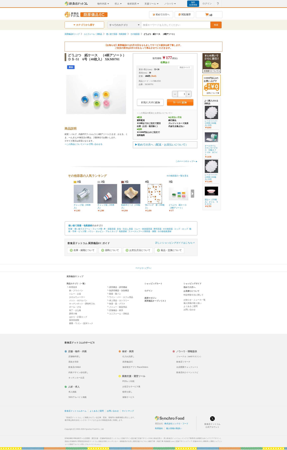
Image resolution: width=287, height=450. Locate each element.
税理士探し (127, 392)
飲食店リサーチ (183, 362)
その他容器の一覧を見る (177, 176)
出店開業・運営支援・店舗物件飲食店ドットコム (101, 438)
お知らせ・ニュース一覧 (194, 300)
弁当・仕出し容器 (125, 229)
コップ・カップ (181, 229)
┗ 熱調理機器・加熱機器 (118, 290)
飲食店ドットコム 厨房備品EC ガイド (89, 243)
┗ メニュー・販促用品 (117, 307)
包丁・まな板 (75, 310)
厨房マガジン (150, 298)
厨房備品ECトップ (72, 34)
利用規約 (159, 428)
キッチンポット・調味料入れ (82, 303)
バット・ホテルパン (78, 300)
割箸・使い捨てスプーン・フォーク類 (85, 229)
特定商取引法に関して (193, 295)
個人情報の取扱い (174, 428)
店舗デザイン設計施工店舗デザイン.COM (136, 438)
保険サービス (128, 397)
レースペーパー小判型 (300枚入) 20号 (211, 123)
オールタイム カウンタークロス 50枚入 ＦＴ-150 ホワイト (211, 150)
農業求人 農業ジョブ (211, 441)
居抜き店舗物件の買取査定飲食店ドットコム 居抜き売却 (86, 441)
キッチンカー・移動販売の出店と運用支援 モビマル (127, 441)
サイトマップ (128, 411)
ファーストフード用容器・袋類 (142, 231)
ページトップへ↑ (143, 268)
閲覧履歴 (186, 14)
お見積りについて (191, 291)
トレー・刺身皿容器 (143, 229)
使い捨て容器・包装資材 (116, 34)
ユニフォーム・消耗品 (93, 34)
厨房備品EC (127, 362)
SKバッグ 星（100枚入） (155, 206)
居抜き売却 (73, 362)
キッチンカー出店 (76, 378)
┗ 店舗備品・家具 (115, 310)
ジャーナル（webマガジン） (189, 356)
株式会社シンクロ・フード (176, 423)
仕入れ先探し (128, 356)
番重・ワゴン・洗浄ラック (81, 323)
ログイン (207, 3)
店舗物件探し (74, 356)
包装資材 (123, 231)
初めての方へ (163, 14)
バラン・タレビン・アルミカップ (103, 231)
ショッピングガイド (192, 283)
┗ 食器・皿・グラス (116, 303)
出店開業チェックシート (187, 367)
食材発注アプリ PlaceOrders (135, 367)
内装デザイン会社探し (78, 372)
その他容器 (135, 34)
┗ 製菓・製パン (114, 294)
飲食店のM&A (74, 367)
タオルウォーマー (77, 297)
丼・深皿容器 (110, 229)
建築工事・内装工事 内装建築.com (161, 441)
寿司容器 (157, 229)
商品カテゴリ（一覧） (77, 283)
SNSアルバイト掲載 (77, 397)
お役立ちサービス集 (131, 386)
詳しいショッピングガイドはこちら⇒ (175, 243)
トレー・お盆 (75, 294)
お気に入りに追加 (150, 103)
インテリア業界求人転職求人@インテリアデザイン (201, 438)
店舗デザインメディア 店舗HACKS (189, 441)
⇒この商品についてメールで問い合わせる (83, 144)
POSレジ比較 (128, 381)
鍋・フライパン (76, 290)
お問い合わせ (189, 309)
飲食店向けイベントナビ (187, 372)
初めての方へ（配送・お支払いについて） (163, 144)
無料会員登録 (193, 3)
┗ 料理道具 (72, 287)
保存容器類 (74, 320)
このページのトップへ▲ (186, 161)
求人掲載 (72, 392)
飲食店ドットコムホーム (76, 411)
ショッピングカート (153, 283)
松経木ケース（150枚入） (130, 206)
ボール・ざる (75, 307)
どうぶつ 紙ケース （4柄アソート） (178, 206)
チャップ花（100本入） (82, 206)
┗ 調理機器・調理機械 (117, 287)
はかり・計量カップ (78, 317)
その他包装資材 (164, 231)
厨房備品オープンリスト (155, 301)
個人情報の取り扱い (192, 303)
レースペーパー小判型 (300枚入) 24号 (211, 177)
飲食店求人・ (167, 438)
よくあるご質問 (190, 306)
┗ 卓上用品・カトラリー (118, 300)
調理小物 (73, 313)
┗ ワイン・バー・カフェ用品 (120, 297)
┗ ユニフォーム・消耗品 (118, 313)
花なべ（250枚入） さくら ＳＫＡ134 (211, 202)
